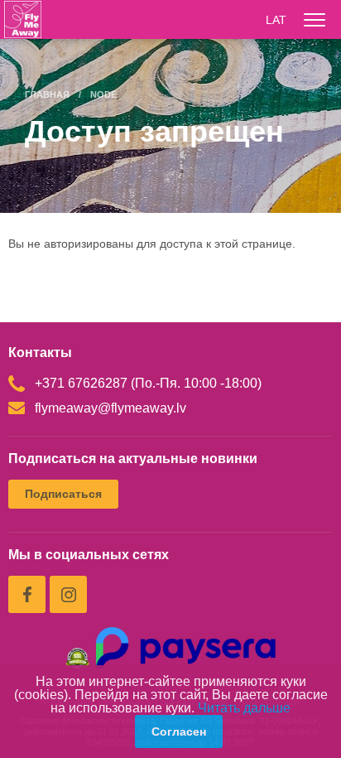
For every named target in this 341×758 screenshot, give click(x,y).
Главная (47, 94)
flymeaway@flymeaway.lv (110, 408)
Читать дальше (244, 708)
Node (103, 94)
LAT (276, 20)
